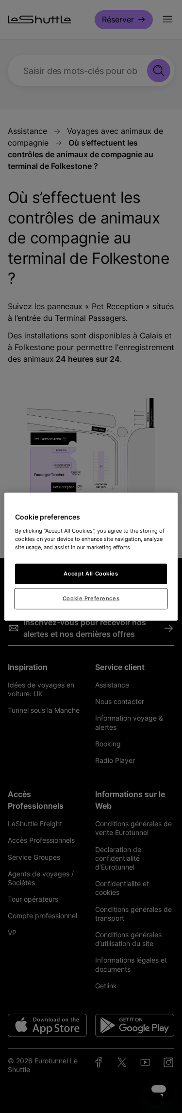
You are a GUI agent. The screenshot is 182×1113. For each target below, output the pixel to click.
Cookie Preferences (91, 597)
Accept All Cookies (91, 573)
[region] (90, 557)
